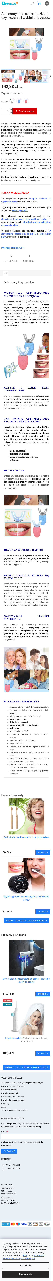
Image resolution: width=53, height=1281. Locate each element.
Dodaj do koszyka (26, 111)
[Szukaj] (32, 3)
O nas (3, 1107)
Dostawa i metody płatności (13, 1086)
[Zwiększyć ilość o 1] (11, 109)
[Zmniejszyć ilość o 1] (11, 112)
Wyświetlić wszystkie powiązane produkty (26, 1067)
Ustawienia (25, 1265)
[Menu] (47, 3)
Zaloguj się (9, 1151)
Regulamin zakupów (9, 1090)
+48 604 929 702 (12, 1169)
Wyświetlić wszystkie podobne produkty (26, 921)
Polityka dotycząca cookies (12, 1100)
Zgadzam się (25, 1274)
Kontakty (5, 1104)
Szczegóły (43, 994)
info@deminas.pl (12, 1165)
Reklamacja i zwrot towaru (12, 1097)
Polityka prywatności (10, 1093)
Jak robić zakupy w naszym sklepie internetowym (22, 1083)
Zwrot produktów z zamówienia (14, 1110)
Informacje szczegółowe (11, 248)
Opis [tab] (5, 273)
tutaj (25, 1255)
